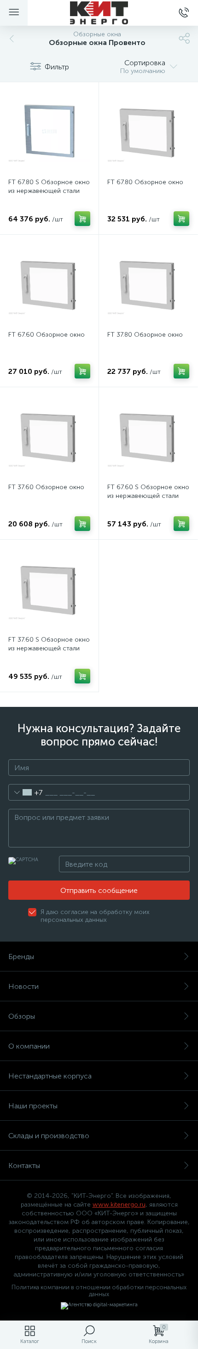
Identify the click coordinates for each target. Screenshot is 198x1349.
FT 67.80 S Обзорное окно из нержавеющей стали (49, 186)
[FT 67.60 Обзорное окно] (49, 284)
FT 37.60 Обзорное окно (46, 487)
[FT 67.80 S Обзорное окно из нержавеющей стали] (49, 131)
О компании (29, 1046)
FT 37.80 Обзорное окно (145, 335)
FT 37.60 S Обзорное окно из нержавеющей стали (49, 644)
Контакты (24, 1165)
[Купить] (82, 218)
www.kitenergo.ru (119, 1204)
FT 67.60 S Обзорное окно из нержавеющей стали (148, 491)
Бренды (21, 956)
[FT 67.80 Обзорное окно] (148, 131)
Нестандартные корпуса (50, 1076)
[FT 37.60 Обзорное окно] (49, 436)
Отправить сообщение (99, 890)
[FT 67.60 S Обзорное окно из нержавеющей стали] (148, 436)
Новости (23, 986)
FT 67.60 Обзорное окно (46, 335)
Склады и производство (48, 1135)
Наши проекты (33, 1105)
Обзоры (21, 1016)
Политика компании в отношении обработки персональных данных (99, 1291)
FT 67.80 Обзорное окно (145, 182)
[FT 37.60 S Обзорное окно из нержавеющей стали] (49, 589)
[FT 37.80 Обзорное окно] (148, 284)
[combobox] (25, 792)
